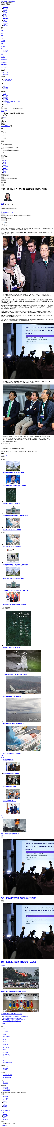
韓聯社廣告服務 (7, 80)
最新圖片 (5, 50)
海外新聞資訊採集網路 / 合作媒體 (11, 101)
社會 (2, 38)
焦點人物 (5, 72)
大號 (6, 225)
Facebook (5, 23)
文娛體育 (3, 41)
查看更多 (5, 117)
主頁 (2, 1023)
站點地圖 (5, 88)
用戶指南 (5, 104)
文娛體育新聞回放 (7, 1062)
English (5, 1101)
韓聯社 (2, 111)
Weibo (4, 20)
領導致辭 (5, 98)
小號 (6, 222)
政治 (2, 33)
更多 (2, 755)
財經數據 (5, 74)
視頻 (2, 54)
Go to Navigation (11, 1)
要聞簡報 (5, 1069)
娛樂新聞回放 (4, 62)
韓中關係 (3, 46)
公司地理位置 (6, 102)
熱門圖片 (3, 757)
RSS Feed (5, 25)
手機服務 (5, 87)
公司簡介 (5, 95)
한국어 (5, 1099)
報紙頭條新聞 (4, 64)
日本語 (5, 1102)
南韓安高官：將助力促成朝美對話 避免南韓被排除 (15, 1016)
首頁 (4, 94)
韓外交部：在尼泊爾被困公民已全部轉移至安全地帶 (13, 991)
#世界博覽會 (4, 110)
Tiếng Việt (5, 1107)
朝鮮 (2, 43)
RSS (4, 86)
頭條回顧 (3, 57)
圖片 (2, 48)
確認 (2, 185)
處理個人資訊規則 (5, 1110)
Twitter (5, 24)
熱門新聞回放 (4, 59)
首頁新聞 (3, 965)
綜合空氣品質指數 (5, 126)
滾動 (2, 30)
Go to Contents (4, 1)
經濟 (2, 35)
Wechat (5, 21)
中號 (6, 224)
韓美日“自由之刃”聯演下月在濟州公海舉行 (14, 1019)
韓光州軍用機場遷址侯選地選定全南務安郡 (11, 1014)
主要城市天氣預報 (7, 79)
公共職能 (5, 97)
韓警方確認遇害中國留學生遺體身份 (12, 1021)
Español (5, 1105)
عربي (4, 1104)
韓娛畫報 (5, 51)
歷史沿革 (5, 100)
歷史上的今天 (4, 67)
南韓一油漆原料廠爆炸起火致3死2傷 (10, 833)
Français (5, 1106)
